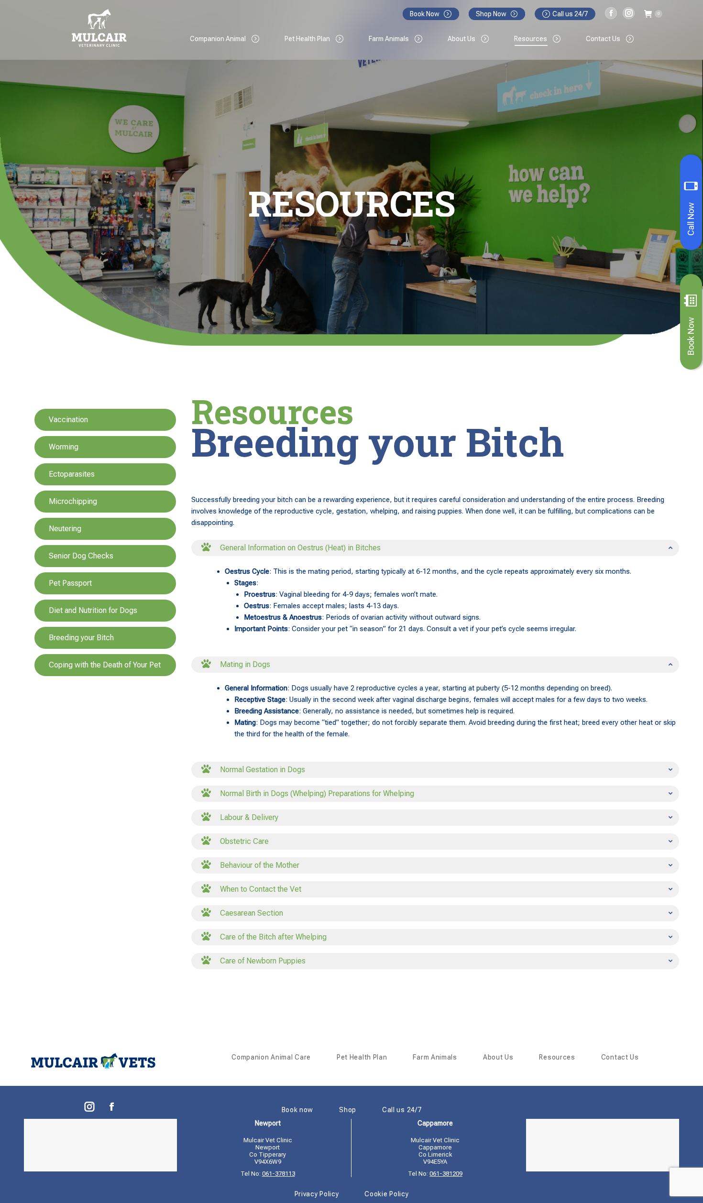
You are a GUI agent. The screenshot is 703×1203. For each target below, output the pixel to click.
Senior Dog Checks (81, 555)
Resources (557, 1057)
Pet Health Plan (362, 1057)
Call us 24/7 (570, 14)
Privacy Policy (317, 1194)
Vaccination (68, 419)
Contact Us (620, 1057)
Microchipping (73, 501)
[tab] (435, 548)
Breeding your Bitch (81, 637)
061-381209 (445, 1173)
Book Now (691, 336)
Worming (63, 446)
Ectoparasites (72, 474)
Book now (298, 1110)
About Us (498, 1057)
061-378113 (278, 1173)
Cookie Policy (386, 1194)
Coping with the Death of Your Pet (105, 664)
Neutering (65, 528)
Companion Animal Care (271, 1057)
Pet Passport (70, 583)
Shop (347, 1110)
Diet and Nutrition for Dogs (93, 610)
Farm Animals (435, 1057)
